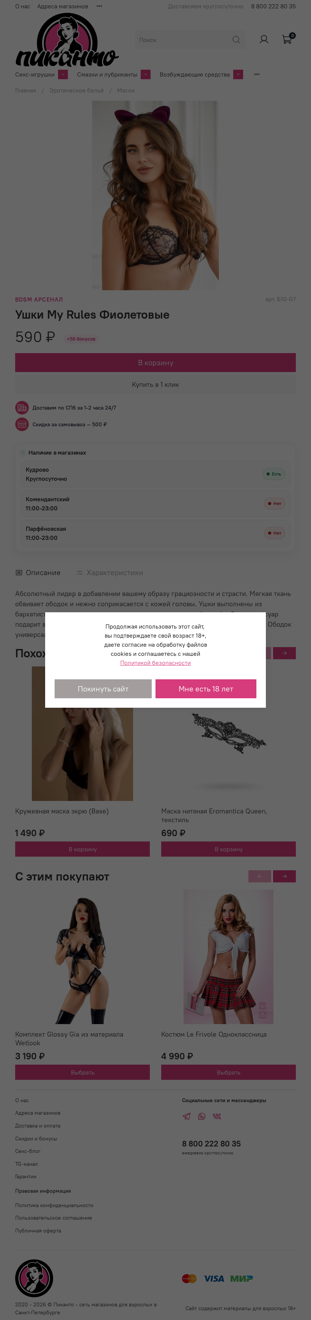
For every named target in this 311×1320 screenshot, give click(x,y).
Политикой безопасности (155, 662)
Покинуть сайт (103, 688)
